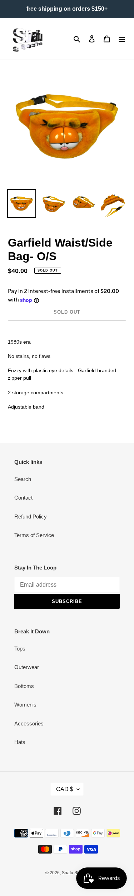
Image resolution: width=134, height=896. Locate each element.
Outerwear (26, 667)
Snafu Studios (75, 872)
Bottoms (24, 686)
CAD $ (64, 789)
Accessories (29, 723)
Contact (23, 498)
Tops (19, 649)
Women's (25, 705)
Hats (19, 742)
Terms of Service (34, 535)
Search (22, 479)
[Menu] (121, 38)
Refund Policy (30, 516)
